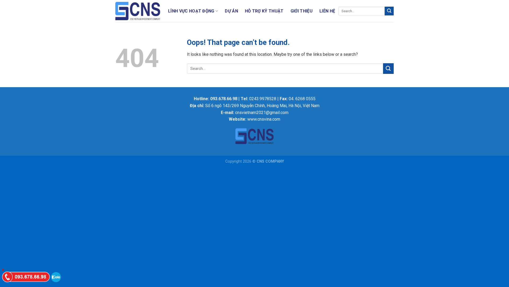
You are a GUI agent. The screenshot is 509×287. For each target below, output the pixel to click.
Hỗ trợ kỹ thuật (264, 11)
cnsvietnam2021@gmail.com (261, 112)
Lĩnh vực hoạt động (191, 11)
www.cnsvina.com (263, 119)
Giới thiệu (302, 11)
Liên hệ (327, 11)
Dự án (231, 11)
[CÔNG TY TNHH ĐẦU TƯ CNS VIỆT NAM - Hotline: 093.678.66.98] (137, 11)
